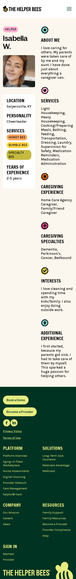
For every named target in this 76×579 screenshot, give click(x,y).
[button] (69, 9)
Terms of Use (12, 438)
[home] (22, 9)
